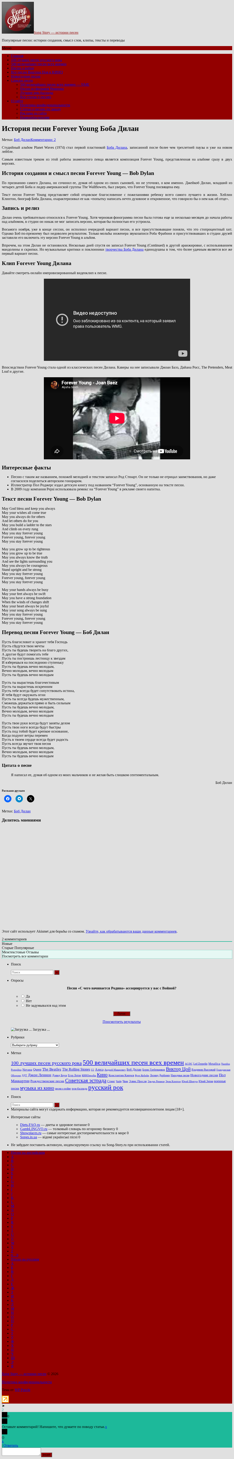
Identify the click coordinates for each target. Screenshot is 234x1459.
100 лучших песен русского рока (36, 60)
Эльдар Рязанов (156, 1081)
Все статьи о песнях (35, 97)
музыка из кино (37, 1088)
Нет (29, 1001)
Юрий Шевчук (190, 1081)
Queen (37, 1069)
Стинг (111, 1081)
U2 (92, 1069)
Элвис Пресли (138, 1081)
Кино (102, 1074)
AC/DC (188, 1064)
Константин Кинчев (121, 1075)
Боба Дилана (117, 147)
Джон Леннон (39, 1075)
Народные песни (180, 1075)
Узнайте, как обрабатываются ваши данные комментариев (131, 931)
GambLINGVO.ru (33, 1129)
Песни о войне (22, 68)
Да (28, 996)
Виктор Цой (178, 1069)
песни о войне (63, 1088)
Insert (46, 1454)
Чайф (119, 1081)
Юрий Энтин (206, 1081)
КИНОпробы (89, 1075)
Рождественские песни (47, 1081)
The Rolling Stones (76, 1069)
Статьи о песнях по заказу (40, 109)
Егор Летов (74, 1075)
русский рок (105, 1087)
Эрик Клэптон (173, 1081)
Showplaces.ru (30, 1133)
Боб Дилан (22, 140)
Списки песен (22, 80)
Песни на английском (28, 1153)
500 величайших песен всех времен (38, 64)
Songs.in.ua (28, 1137)
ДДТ (24, 1075)
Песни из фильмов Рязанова (42, 89)
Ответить (10, 1445)
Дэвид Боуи (59, 1075)
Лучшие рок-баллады (36, 93)
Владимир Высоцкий (203, 1069)
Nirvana (27, 1069)
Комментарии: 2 (43, 140)
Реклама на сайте (33, 113)
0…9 (14, 1255)
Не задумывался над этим (46, 1005)
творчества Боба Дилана (124, 249)
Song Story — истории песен (56, 32)
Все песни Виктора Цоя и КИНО (37, 72)
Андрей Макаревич (115, 1070)
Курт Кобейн (142, 1075)
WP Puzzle (22, 1390)
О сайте (17, 101)
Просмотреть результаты (122, 1022)
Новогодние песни (25, 76)
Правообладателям (34, 117)
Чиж (125, 1081)
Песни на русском (25, 1259)
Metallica (214, 1063)
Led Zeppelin (200, 1063)
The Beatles (51, 1069)
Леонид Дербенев (160, 1075)
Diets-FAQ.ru (30, 1125)
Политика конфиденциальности (45, 105)
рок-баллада (79, 1088)
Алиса (99, 1069)
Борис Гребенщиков (153, 1069)
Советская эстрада (85, 1080)
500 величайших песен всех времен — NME (54, 84)
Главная (17, 56)
